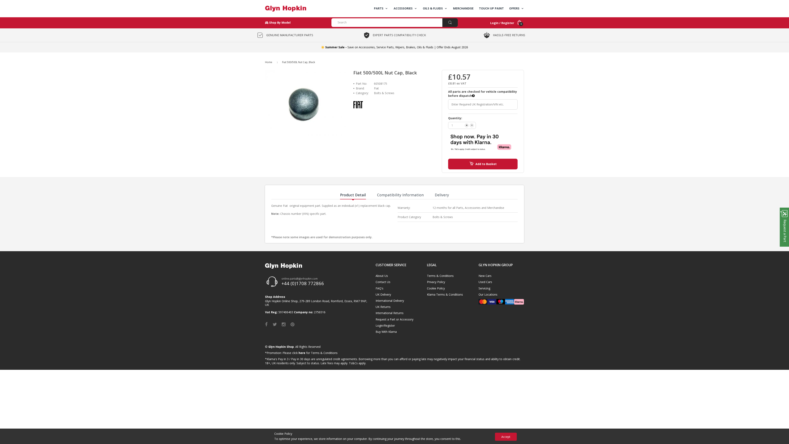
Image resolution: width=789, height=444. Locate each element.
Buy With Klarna (386, 332)
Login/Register (385, 325)
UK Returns (383, 307)
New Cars (485, 276)
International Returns (390, 313)
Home (268, 62)
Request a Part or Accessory (394, 319)
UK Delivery (383, 294)
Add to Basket (486, 164)
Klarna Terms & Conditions (445, 294)
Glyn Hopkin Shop (281, 347)
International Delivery (390, 301)
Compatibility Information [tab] (400, 194)
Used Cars (485, 282)
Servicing (484, 288)
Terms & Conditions (440, 276)
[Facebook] (266, 324)
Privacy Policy (436, 282)
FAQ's (379, 288)
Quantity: (455, 118)
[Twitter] (275, 324)
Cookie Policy (436, 288)
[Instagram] (284, 324)
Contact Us (383, 282)
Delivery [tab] (442, 194)
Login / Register (502, 23)
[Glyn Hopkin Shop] (295, 8)
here (302, 353)
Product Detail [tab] (353, 194)
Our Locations (488, 294)
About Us (382, 276)
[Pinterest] (292, 324)
